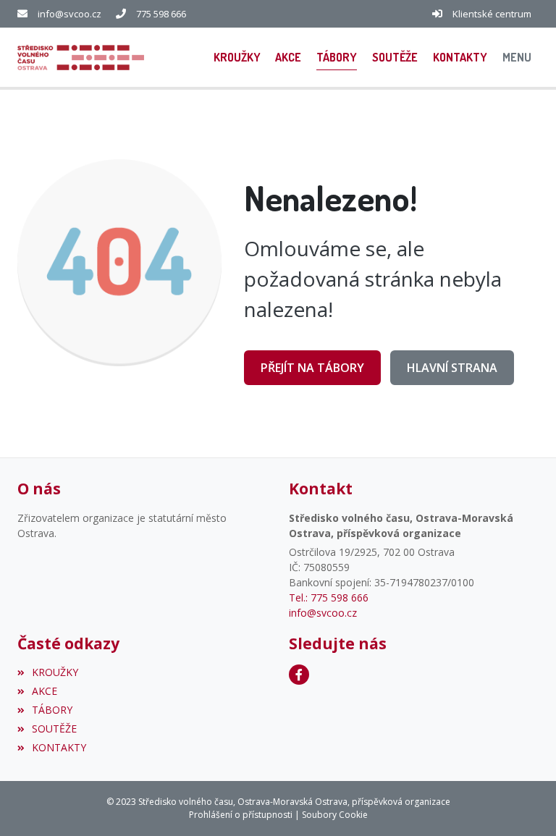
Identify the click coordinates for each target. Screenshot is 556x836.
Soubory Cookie (335, 814)
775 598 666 (161, 13)
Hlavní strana (452, 368)
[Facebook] (299, 674)
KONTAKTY (59, 747)
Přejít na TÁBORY (312, 368)
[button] (516, 57)
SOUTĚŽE (54, 728)
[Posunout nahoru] (523, 803)
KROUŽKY (55, 672)
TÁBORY (52, 710)
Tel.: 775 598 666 (328, 597)
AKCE (44, 691)
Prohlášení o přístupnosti (240, 814)
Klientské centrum (491, 13)
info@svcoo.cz (69, 13)
